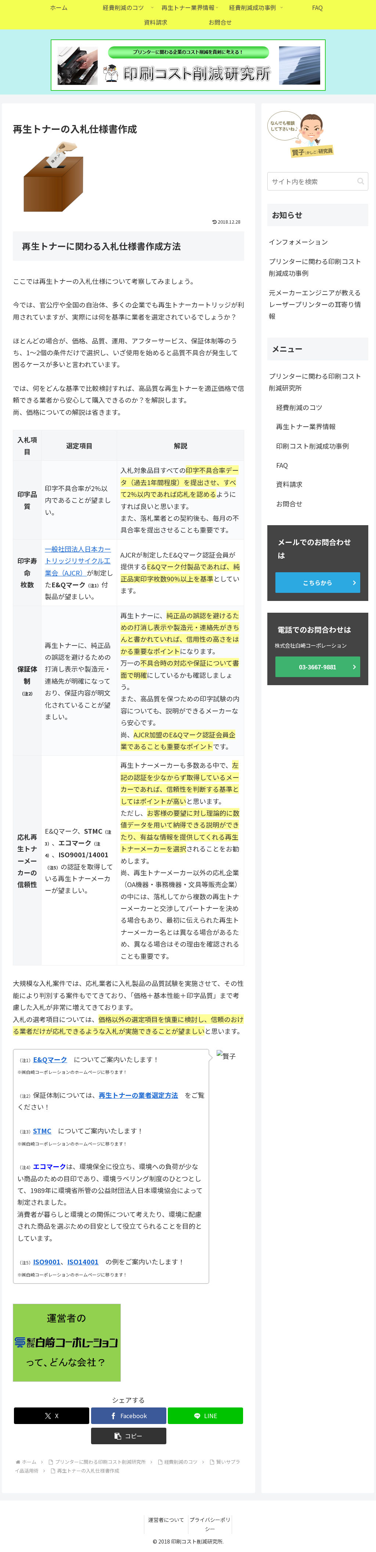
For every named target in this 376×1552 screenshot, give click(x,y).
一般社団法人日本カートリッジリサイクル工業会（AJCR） (78, 560)
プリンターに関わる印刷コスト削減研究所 (315, 381)
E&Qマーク (50, 1059)
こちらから (317, 582)
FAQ (282, 465)
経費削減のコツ (299, 407)
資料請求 (289, 484)
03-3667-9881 (317, 666)
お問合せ (289, 503)
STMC (42, 1130)
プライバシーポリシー (210, 1524)
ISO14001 (83, 1261)
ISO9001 (47, 1261)
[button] (128, 1436)
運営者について (166, 1519)
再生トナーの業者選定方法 (138, 1095)
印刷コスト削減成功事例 (312, 446)
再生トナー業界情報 (306, 426)
